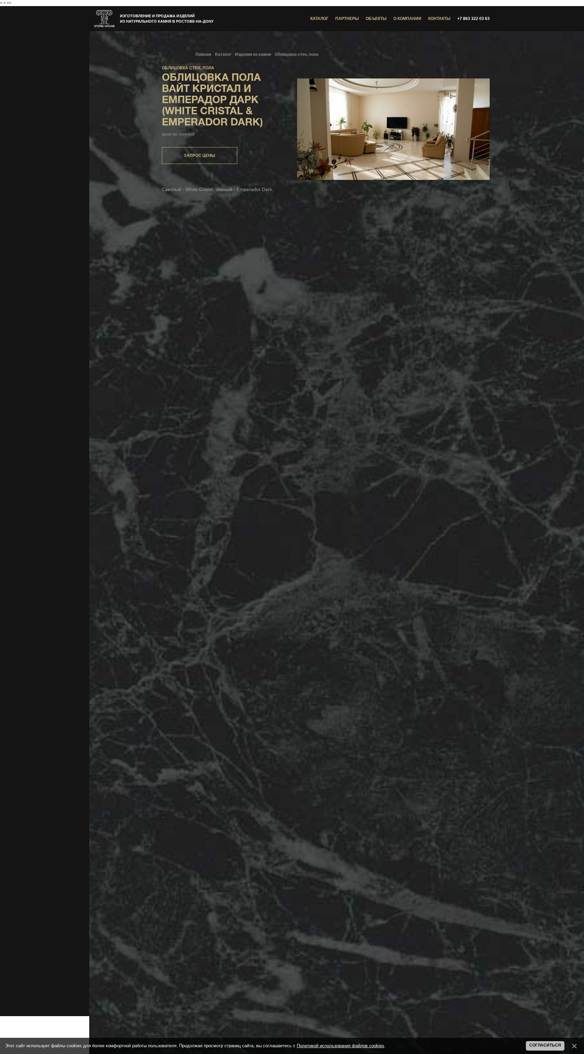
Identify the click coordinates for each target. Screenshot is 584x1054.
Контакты (439, 18)
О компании (407, 18)
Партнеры (347, 18)
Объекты (376, 18)
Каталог (319, 18)
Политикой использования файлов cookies (340, 1045)
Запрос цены (199, 155)
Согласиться (545, 1045)
